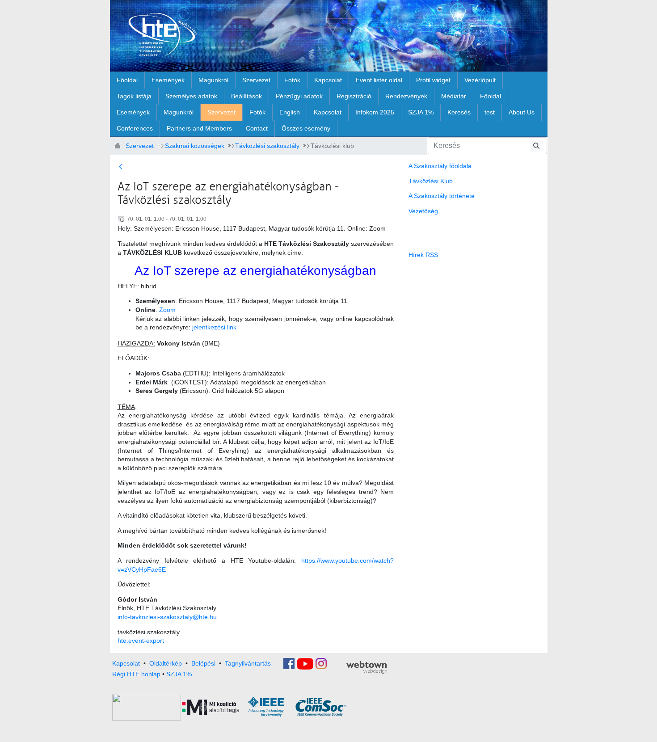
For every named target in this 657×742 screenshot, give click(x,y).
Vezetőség (423, 211)
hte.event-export (141, 640)
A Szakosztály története (442, 195)
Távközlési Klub (431, 181)
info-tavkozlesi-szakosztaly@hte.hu (167, 616)
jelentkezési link (214, 327)
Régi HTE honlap (136, 674)
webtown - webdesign (366, 667)
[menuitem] (127, 80)
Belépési (203, 662)
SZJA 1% (179, 674)
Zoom (167, 309)
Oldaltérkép (165, 662)
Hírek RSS (423, 254)
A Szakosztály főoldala (440, 165)
